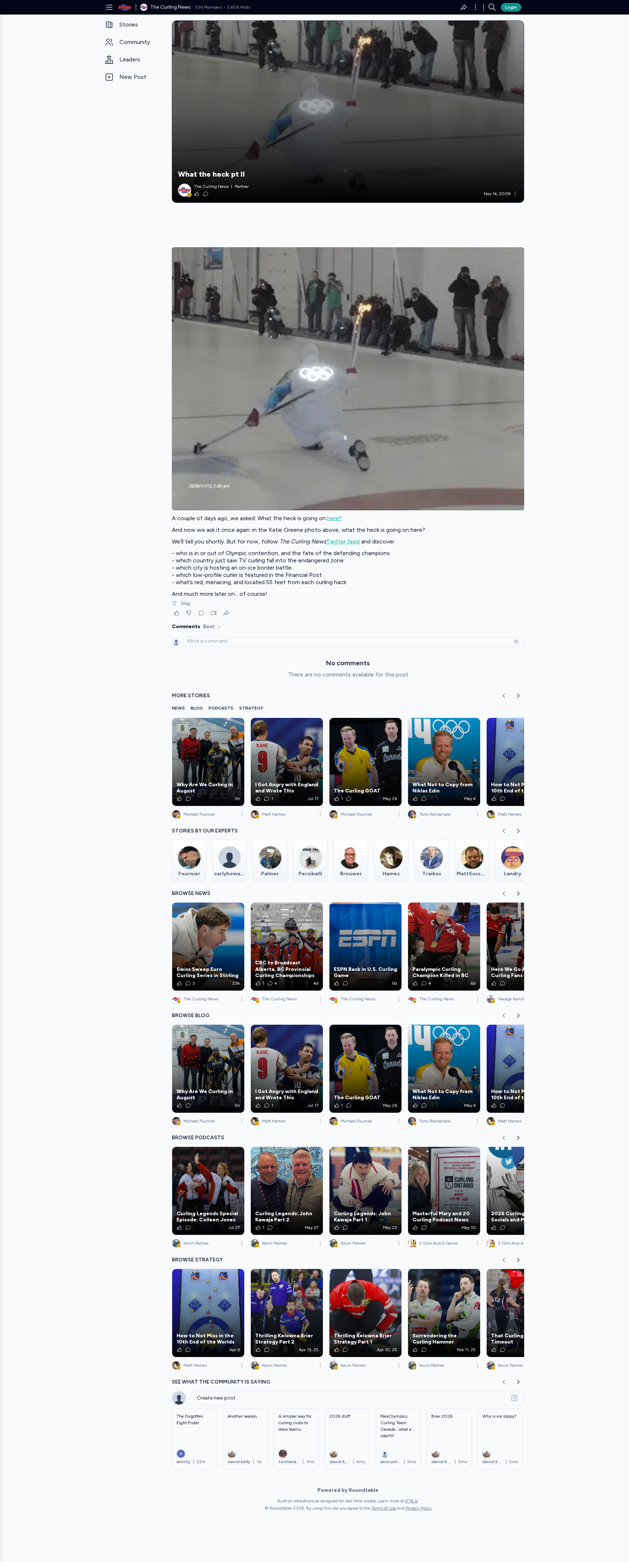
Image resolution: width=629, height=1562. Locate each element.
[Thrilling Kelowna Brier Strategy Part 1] (365, 1313)
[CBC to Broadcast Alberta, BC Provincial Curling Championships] (287, 947)
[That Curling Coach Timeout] (523, 1313)
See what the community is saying (221, 1382)
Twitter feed (343, 541)
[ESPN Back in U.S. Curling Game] (365, 947)
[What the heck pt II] (348, 111)
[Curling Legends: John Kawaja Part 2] (287, 1191)
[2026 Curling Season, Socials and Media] (523, 1191)
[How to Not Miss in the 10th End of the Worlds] (523, 762)
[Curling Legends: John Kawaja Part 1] (365, 1191)
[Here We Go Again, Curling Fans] (523, 947)
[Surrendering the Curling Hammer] (444, 1313)
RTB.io (411, 1500)
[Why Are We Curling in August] (208, 762)
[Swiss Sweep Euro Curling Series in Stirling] (208, 947)
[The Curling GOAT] (365, 762)
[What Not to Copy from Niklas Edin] (444, 762)
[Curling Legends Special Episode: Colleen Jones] (208, 1191)
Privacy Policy (419, 1508)
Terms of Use (383, 1508)
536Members (208, 7)
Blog (185, 603)
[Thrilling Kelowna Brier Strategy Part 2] (287, 1313)
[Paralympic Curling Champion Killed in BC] (444, 947)
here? (334, 518)
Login (511, 7)
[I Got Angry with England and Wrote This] (287, 762)
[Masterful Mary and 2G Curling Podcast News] (444, 1191)
